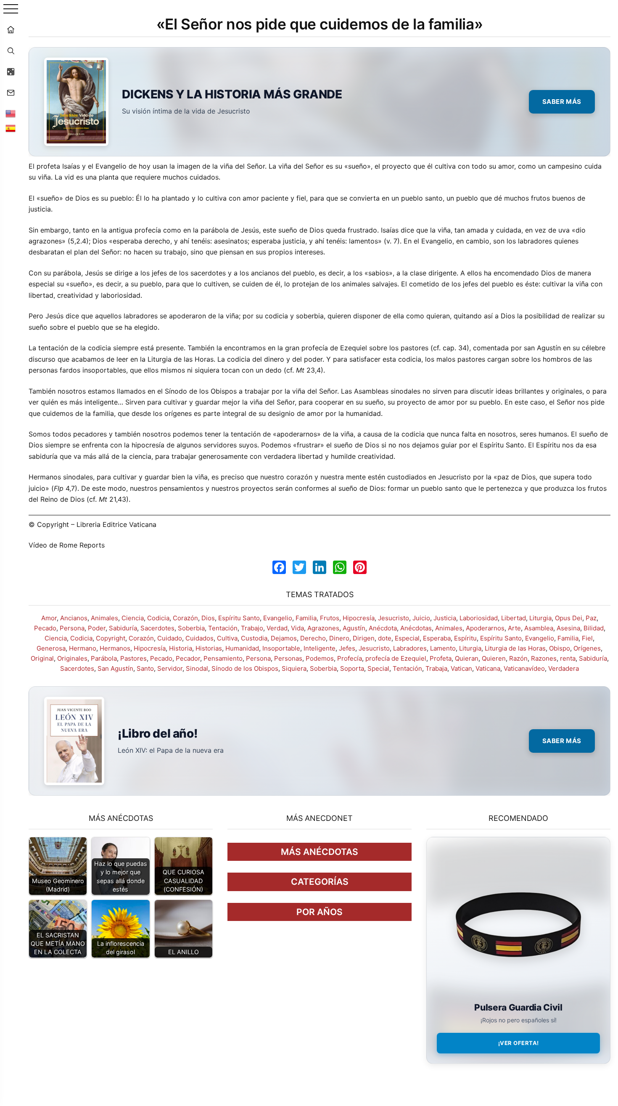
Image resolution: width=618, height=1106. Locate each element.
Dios (208, 618)
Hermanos (115, 648)
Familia (306, 618)
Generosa (51, 648)
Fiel (587, 638)
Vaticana (487, 668)
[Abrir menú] (10, 9)
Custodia (254, 638)
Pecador (188, 658)
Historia (180, 648)
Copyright (110, 638)
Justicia (444, 618)
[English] (10, 113)
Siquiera (294, 668)
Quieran (466, 658)
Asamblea (538, 628)
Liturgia (540, 618)
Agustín (354, 628)
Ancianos (73, 618)
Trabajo (252, 628)
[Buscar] (10, 50)
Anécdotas (416, 628)
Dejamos (284, 638)
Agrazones (323, 628)
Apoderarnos (485, 628)
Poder (97, 628)
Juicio (421, 618)
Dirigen (364, 638)
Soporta (352, 668)
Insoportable (281, 648)
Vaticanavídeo (524, 668)
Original (42, 658)
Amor (49, 618)
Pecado (45, 628)
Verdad (277, 628)
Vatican (461, 668)
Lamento (443, 648)
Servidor (169, 668)
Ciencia (132, 618)
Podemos (320, 658)
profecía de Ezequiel (395, 658)
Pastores (133, 658)
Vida (297, 628)
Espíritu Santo (239, 618)
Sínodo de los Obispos (244, 668)
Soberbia (191, 628)
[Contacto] (10, 92)
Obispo (559, 648)
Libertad (513, 618)
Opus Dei (568, 618)
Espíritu (465, 638)
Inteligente (319, 648)
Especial (407, 638)
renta (568, 658)
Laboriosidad (479, 618)
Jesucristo (393, 618)
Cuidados (199, 638)
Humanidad (242, 648)
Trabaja (436, 668)
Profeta (441, 658)
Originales (72, 658)
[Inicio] (10, 29)
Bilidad (594, 628)
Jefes (347, 648)
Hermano (82, 648)
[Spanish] (10, 128)
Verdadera (563, 668)
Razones (544, 658)
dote (384, 638)
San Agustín (115, 668)
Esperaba (437, 638)
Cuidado (169, 638)
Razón (518, 658)
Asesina (568, 628)
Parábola (104, 658)
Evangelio (277, 618)
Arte (514, 628)
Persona (72, 628)
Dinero (339, 638)
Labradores (410, 648)
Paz (591, 618)
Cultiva (227, 638)
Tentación (223, 628)
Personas (288, 658)
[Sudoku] (10, 71)
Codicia (158, 618)
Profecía (349, 658)
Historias (208, 648)
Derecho (313, 638)
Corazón (185, 618)
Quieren (494, 658)
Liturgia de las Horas (515, 648)
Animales (104, 618)
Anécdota (383, 628)
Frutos (329, 618)
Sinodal (197, 668)
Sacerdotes (157, 628)
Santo (145, 668)
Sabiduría (123, 628)
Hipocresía (359, 618)
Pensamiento (223, 658)
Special (378, 668)
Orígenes (587, 648)
